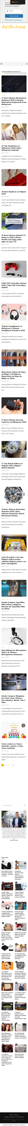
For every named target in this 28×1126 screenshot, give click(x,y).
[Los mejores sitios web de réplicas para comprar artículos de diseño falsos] (21, 987)
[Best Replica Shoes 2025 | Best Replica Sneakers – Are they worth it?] (7, 865)
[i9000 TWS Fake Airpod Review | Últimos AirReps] (21, 1048)
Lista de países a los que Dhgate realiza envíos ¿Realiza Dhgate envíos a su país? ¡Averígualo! (13, 560)
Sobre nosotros (14, 1115)
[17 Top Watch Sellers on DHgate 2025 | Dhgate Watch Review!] (14, 449)
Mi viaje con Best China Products (14, 1117)
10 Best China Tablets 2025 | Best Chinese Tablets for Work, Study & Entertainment (7, 895)
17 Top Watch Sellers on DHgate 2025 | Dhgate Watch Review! (12, 466)
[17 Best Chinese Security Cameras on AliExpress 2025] (14, 405)
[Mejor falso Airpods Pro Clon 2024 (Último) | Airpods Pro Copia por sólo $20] (7, 987)
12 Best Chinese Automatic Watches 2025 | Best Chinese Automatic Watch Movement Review (13, 512)
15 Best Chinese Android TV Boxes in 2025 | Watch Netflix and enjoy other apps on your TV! (13, 238)
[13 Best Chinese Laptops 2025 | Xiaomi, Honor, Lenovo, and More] (21, 886)
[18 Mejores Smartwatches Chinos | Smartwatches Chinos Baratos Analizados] (21, 865)
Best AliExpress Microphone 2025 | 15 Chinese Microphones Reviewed (13, 652)
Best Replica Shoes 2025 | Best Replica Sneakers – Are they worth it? (7, 874)
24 (13, 765)
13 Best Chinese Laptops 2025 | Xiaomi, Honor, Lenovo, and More (20, 895)
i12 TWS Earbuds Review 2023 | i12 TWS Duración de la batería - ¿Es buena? (20, 1036)
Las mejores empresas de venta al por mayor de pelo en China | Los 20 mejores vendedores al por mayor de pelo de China (6, 1060)
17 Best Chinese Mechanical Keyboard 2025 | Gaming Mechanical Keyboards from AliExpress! (13, 101)
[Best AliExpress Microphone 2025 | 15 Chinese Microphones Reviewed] (14, 636)
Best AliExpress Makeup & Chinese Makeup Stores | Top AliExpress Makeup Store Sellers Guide (6, 1037)
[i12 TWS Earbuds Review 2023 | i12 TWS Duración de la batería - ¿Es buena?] (21, 1027)
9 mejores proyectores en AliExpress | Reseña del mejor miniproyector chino (20, 1015)
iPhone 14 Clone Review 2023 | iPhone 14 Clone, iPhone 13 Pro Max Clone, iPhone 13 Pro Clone (7, 936)
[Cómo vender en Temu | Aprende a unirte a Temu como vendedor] (14, 729)
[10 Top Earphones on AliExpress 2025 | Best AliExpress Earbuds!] (14, 131)
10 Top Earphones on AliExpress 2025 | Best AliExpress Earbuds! (11, 148)
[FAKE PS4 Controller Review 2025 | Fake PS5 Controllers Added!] (14, 269)
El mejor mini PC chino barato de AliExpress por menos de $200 (6, 956)
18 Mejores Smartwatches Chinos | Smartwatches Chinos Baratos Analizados (19, 875)
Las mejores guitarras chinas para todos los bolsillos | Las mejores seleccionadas (6, 1016)
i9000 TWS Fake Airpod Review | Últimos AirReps (19, 1056)
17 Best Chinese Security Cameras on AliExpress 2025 (13, 421)
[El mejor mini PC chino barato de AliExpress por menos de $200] (7, 948)
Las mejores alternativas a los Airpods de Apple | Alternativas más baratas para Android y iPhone (6, 975)
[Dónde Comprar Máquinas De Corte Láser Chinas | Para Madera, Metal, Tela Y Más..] (14, 681)
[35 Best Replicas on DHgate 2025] (14, 177)
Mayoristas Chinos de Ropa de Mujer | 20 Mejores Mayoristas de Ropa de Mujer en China (13, 375)
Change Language (14, 16)
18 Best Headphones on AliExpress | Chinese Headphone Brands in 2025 (13, 328)
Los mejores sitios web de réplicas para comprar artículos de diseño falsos (20, 996)
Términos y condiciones (19, 1124)
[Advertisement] (14, 47)
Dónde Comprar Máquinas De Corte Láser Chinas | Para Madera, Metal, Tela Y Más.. (13, 699)
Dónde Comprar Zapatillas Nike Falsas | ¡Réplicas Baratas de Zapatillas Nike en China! (13, 605)
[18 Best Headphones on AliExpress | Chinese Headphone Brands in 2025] (14, 312)
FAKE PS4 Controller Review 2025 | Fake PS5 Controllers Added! (13, 285)
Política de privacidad (8, 1124)
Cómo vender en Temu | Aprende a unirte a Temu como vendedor (12, 746)
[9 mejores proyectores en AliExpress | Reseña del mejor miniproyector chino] (21, 1006)
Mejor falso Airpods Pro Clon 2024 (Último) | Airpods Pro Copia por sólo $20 (7, 996)
